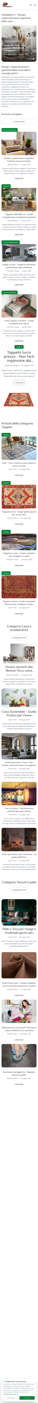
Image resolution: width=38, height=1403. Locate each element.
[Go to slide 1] (29, 58)
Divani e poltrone (9, 130)
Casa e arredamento (13, 41)
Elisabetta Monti (13, 164)
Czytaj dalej (19, 383)
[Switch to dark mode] (31, 5)
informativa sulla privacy (10, 1394)
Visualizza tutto (19, 121)
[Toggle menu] (35, 5)
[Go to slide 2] (31, 58)
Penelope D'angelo (10, 54)
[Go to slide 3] (33, 59)
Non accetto (11, 1398)
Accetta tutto (27, 1398)
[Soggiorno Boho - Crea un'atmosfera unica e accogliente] (19, 43)
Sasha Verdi (12, 469)
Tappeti (6, 186)
